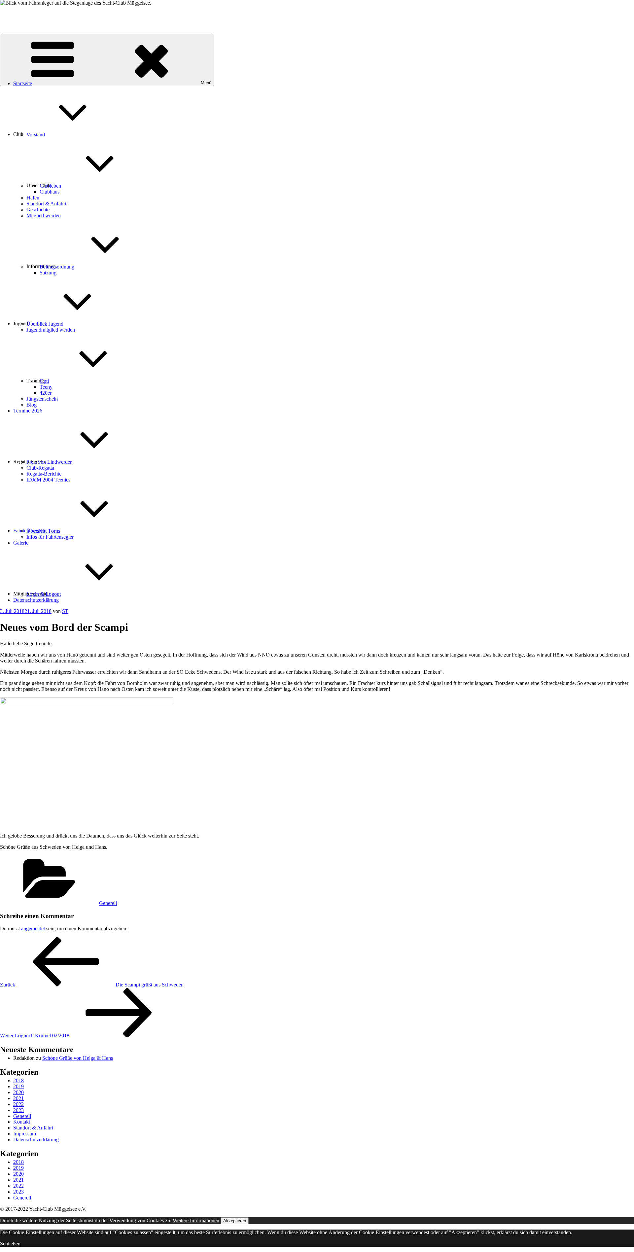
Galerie (20, 543)
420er (46, 393)
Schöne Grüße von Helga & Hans (77, 1058)
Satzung (48, 272)
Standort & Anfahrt (46, 203)
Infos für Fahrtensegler (50, 537)
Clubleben (50, 186)
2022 (18, 1104)
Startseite (22, 83)
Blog (31, 405)
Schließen (10, 1243)
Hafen (32, 197)
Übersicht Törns (43, 531)
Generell (108, 903)
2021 (18, 1098)
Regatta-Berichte (43, 474)
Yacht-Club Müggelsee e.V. (28, 14)
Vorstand (35, 134)
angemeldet (33, 928)
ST (65, 611)
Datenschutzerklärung (36, 600)
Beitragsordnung (57, 266)
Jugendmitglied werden (50, 330)
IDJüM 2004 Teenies (48, 480)
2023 (18, 1110)
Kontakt (21, 1122)
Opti (44, 381)
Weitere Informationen (196, 1220)
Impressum (24, 1133)
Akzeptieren (234, 1220)
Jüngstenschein (42, 399)
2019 (18, 1086)
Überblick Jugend (44, 324)
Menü (206, 82)
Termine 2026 (27, 410)
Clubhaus (49, 192)
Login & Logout (43, 594)
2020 (18, 1092)
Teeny (46, 387)
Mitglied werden (43, 215)
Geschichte (38, 209)
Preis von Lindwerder (49, 462)
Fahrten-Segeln (29, 530)
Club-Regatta (40, 468)
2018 (18, 1080)
